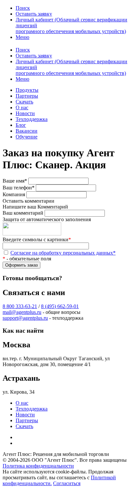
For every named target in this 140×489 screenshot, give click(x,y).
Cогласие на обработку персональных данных (63, 253)
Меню (22, 37)
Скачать (24, 101)
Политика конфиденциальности (38, 466)
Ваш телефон (19, 187)
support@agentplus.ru (25, 318)
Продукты (27, 90)
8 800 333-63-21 (20, 306)
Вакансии (26, 131)
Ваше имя (15, 181)
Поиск (23, 8)
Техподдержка (32, 119)
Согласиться (66, 483)
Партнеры (27, 96)
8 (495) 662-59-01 (60, 306)
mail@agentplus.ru (22, 312)
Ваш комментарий (23, 213)
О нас (22, 107)
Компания (14, 194)
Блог (21, 125)
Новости (25, 113)
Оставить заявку (34, 14)
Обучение (26, 136)
